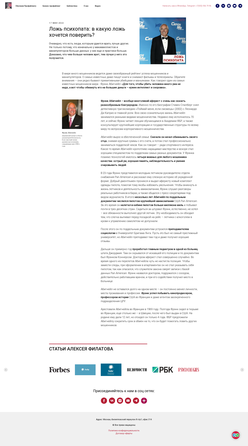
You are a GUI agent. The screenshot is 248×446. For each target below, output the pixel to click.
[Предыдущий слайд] (6, 370)
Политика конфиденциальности (123, 430)
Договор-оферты (124, 433)
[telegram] (240, 6)
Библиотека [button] (72, 6)
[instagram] (229, 6)
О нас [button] (86, 6)
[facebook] (217, 6)
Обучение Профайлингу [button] (26, 6)
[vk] (223, 6)
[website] (144, 401)
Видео (98, 6)
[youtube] (235, 6)
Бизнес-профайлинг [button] (51, 6)
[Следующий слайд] (242, 370)
